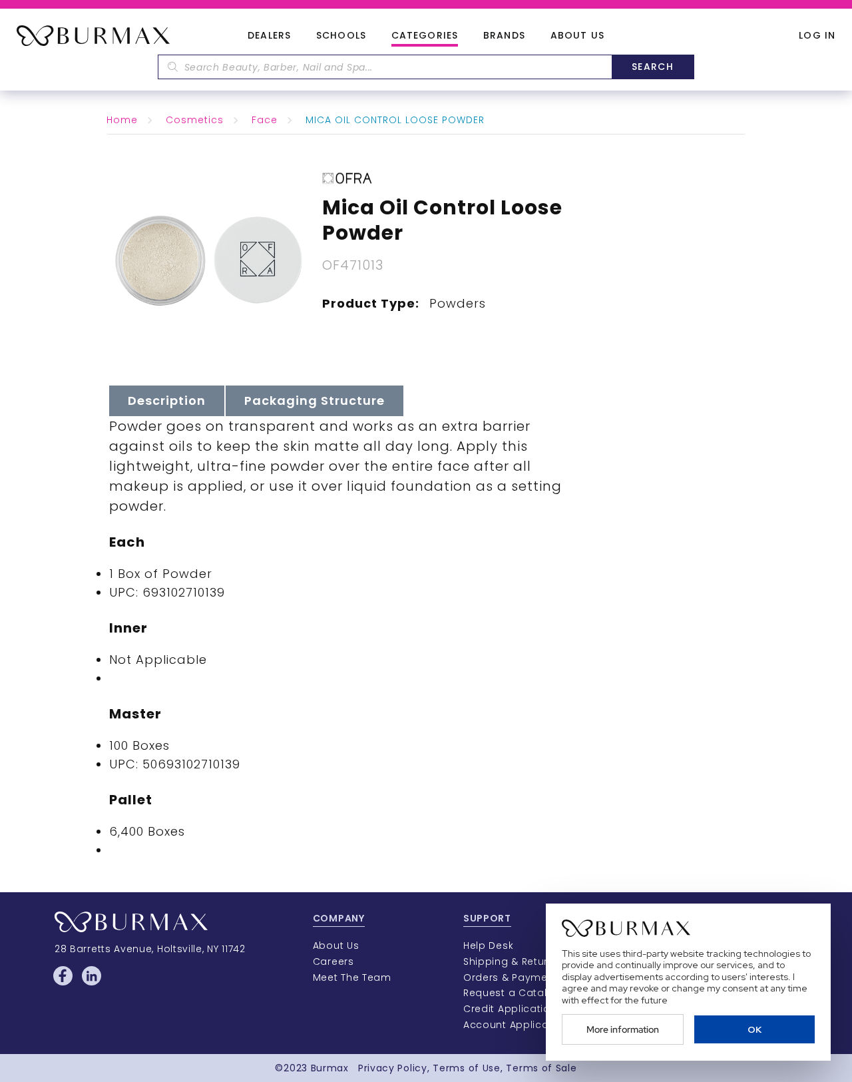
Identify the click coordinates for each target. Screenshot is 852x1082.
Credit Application (510, 1008)
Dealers (269, 36)
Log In (817, 35)
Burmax (330, 1068)
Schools (341, 36)
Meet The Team (352, 977)
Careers (333, 961)
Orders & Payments (513, 977)
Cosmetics (195, 120)
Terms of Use (466, 1068)
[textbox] (385, 67)
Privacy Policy (392, 1068)
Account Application (515, 1024)
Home (122, 120)
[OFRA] (347, 177)
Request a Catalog (512, 992)
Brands (504, 36)
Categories (424, 36)
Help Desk (488, 945)
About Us (577, 36)
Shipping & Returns (511, 961)
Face (265, 120)
